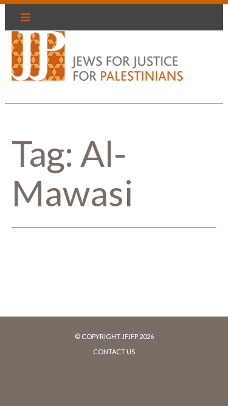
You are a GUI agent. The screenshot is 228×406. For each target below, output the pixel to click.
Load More (114, 275)
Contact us (114, 351)
